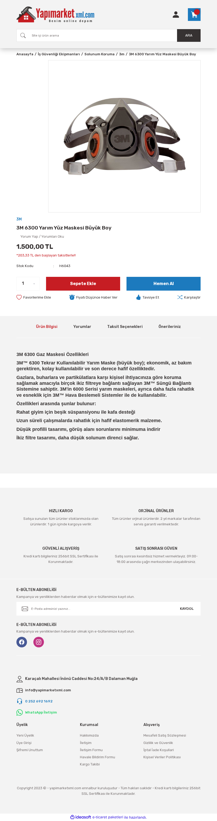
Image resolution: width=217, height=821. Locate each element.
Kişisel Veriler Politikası (162, 757)
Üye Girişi (23, 743)
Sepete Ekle (83, 283)
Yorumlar (82, 326)
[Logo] (55, 14)
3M (19, 219)
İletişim (86, 743)
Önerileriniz (170, 326)
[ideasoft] (80, 817)
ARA (188, 35)
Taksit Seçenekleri (125, 326)
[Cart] (194, 14)
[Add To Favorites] (33, 297)
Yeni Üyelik (25, 735)
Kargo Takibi (90, 764)
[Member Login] (176, 14)
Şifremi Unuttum (29, 750)
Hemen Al (163, 283)
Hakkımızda (89, 735)
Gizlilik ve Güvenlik (158, 743)
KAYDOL (187, 609)
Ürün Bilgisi (46, 326)
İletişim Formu (91, 750)
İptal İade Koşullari (158, 750)
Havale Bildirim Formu (97, 757)
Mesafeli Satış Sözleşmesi (164, 735)
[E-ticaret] (107, 817)
